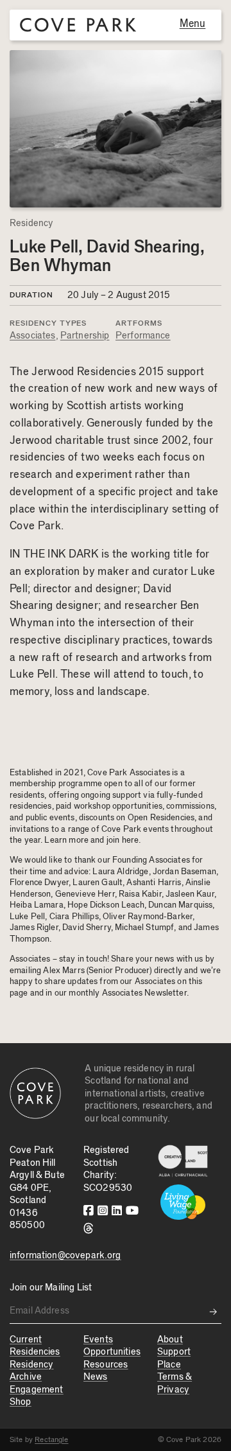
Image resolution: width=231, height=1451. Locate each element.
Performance (143, 335)
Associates (33, 335)
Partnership (85, 335)
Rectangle (51, 1439)
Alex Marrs (64, 970)
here (130, 840)
